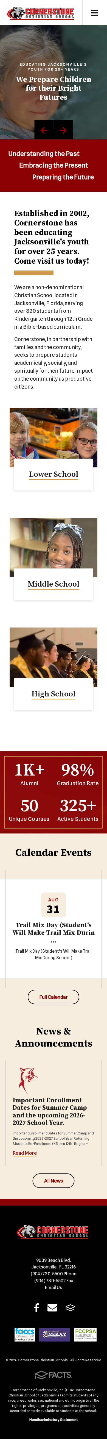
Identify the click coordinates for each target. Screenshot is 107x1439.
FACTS (70, 1309)
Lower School (53, 474)
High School (53, 694)
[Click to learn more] (53, 437)
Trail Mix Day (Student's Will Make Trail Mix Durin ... (53, 933)
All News (53, 1181)
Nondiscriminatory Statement (53, 1420)
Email (52, 1309)
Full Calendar (53, 997)
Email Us (53, 1287)
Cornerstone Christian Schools (41, 12)
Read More (25, 1153)
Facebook (36, 1309)
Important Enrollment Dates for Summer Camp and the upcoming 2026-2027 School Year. (50, 1112)
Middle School (53, 584)
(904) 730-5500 (53, 1273)
